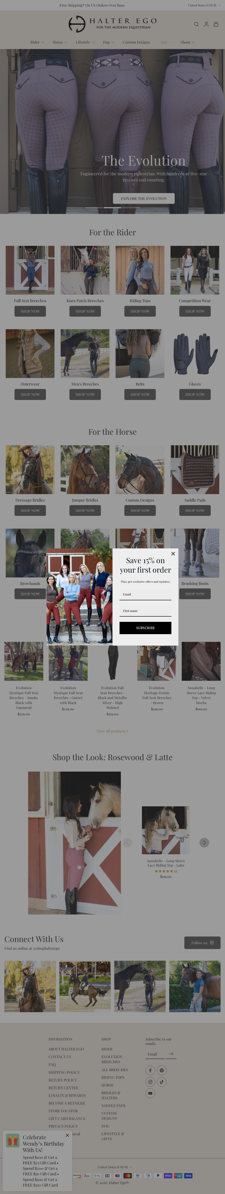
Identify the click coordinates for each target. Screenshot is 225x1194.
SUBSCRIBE (145, 627)
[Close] (173, 553)
